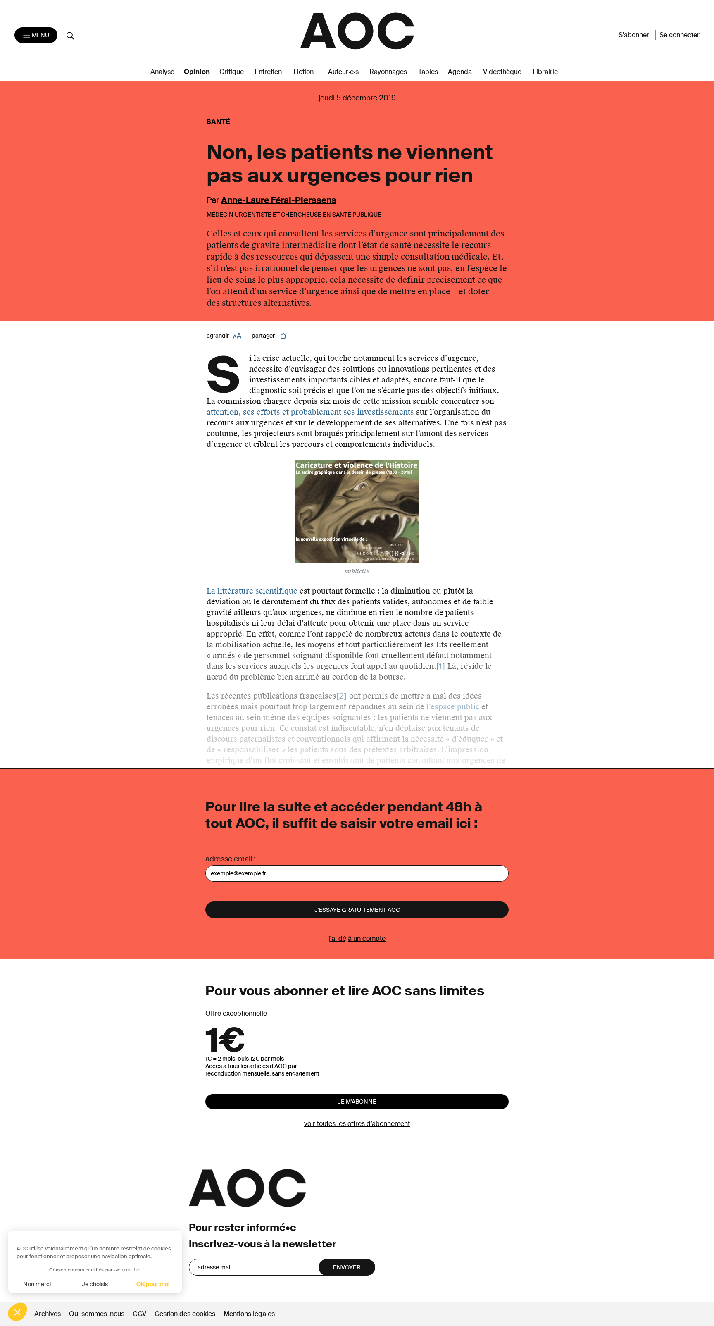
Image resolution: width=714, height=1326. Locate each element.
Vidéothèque (502, 71)
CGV (139, 1313)
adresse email (228, 859)
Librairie (545, 71)
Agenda (460, 71)
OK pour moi (152, 1284)
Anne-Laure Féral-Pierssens (278, 200)
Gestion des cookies (186, 1313)
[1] (440, 666)
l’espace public (452, 706)
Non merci (37, 1284)
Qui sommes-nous (96, 1313)
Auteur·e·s (343, 71)
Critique (231, 71)
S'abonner (634, 35)
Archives (47, 1313)
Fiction (303, 71)
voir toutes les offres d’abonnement (357, 1123)
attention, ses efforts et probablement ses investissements (310, 412)
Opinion (197, 71)
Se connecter (679, 35)
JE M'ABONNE (357, 1101)
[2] (341, 696)
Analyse (162, 71)
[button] (17, 1312)
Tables (428, 71)
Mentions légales (249, 1313)
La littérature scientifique (252, 591)
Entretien (268, 71)
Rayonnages (388, 71)
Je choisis (95, 1284)
